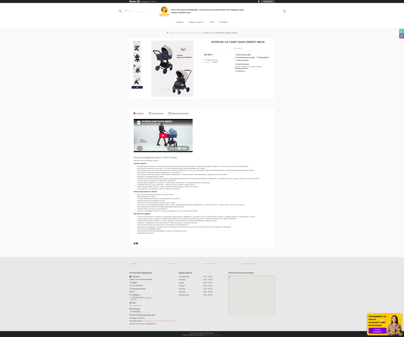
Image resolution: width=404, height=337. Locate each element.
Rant (200, 33)
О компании (210, 264)
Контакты (224, 22)
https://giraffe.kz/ (135, 306)
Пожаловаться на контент (212, 335)
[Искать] (120, 11)
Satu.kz (212, 333)
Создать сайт (145, 1)
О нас (211, 22)
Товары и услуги (196, 22)
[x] (137, 244)
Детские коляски (190, 33)
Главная (179, 22)
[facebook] (135, 244)
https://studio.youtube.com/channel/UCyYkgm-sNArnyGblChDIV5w (159, 321)
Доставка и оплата (250, 264)
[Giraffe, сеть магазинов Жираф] (164, 11)
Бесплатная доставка (244, 54)
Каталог (172, 264)
